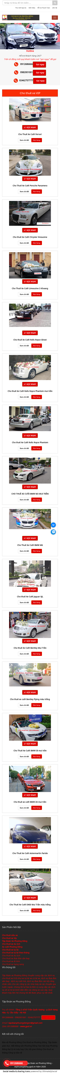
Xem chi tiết (24, 140)
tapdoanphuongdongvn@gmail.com (25, 1023)
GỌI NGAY (31, 127)
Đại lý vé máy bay (16, 1049)
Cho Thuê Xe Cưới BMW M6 (30, 545)
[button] (4, 36)
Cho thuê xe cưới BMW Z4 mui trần (30, 802)
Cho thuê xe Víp (9, 938)
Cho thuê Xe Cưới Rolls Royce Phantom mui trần (30, 391)
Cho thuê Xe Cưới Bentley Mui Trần (30, 648)
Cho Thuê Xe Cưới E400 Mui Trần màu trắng (30, 904)
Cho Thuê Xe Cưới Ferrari (30, 134)
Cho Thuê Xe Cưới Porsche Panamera (30, 185)
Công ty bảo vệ (15, 1052)
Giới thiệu (32, 8)
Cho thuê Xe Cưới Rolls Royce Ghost (30, 339)
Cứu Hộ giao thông (33, 1049)
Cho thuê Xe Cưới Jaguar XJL (30, 596)
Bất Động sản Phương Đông (24, 1045)
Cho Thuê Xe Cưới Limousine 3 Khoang (30, 288)
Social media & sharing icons (17, 1071)
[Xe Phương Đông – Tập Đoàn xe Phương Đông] (20, 17)
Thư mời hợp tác (20, 8)
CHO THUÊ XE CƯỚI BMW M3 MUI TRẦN (30, 493)
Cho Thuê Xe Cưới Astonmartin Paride (30, 853)
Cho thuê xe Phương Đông (35, 1042)
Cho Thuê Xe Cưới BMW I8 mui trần (30, 750)
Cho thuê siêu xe (10, 935)
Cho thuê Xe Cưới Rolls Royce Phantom (30, 442)
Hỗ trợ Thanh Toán (43, 8)
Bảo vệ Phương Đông (12, 1042)
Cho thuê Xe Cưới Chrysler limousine (30, 237)
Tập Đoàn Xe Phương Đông (14, 941)
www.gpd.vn (26, 1026)
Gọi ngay (40, 64)
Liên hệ (54, 8)
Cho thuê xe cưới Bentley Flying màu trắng (30, 699)
